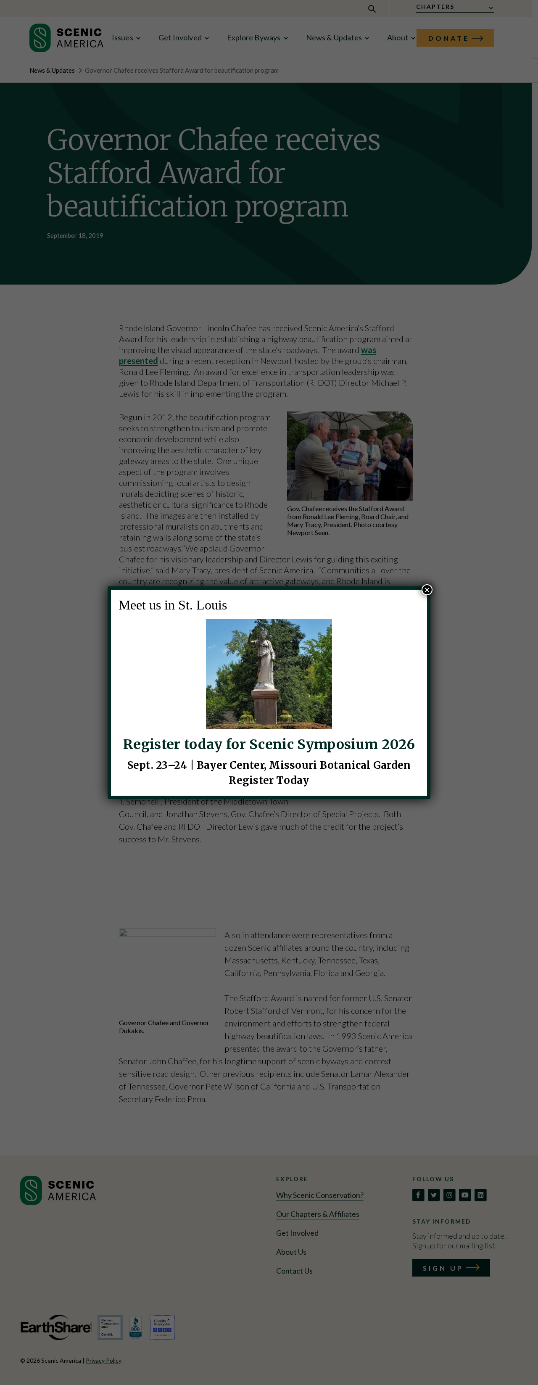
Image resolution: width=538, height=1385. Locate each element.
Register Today (269, 780)
